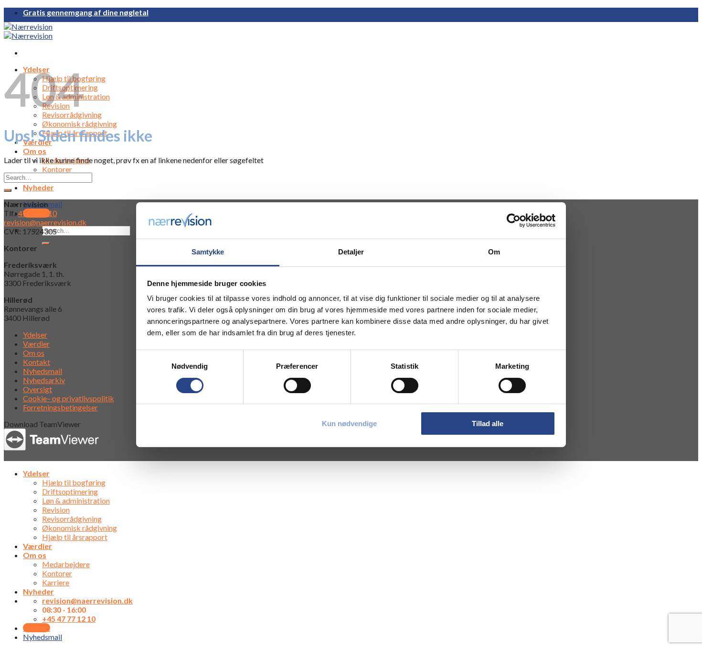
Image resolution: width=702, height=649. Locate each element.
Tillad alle (487, 423)
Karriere (55, 582)
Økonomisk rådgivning (79, 123)
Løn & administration (76, 500)
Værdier (36, 343)
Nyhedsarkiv (44, 380)
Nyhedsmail (42, 370)
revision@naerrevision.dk (45, 222)
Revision (56, 509)
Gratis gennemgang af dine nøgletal (86, 12)
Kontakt (36, 361)
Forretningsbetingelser (60, 407)
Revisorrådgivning (72, 518)
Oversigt (37, 389)
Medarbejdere (66, 564)
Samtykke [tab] (207, 252)
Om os (34, 150)
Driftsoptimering (70, 491)
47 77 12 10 (37, 213)
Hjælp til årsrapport (74, 536)
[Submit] (46, 243)
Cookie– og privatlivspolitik (68, 398)
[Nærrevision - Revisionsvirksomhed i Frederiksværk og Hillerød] (28, 31)
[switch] (297, 385)
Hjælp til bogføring (74, 482)
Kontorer (57, 169)
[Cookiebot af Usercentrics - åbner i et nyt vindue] (513, 220)
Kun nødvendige (349, 423)
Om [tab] (494, 252)
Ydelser (35, 334)
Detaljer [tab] (351, 252)
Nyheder (38, 187)
